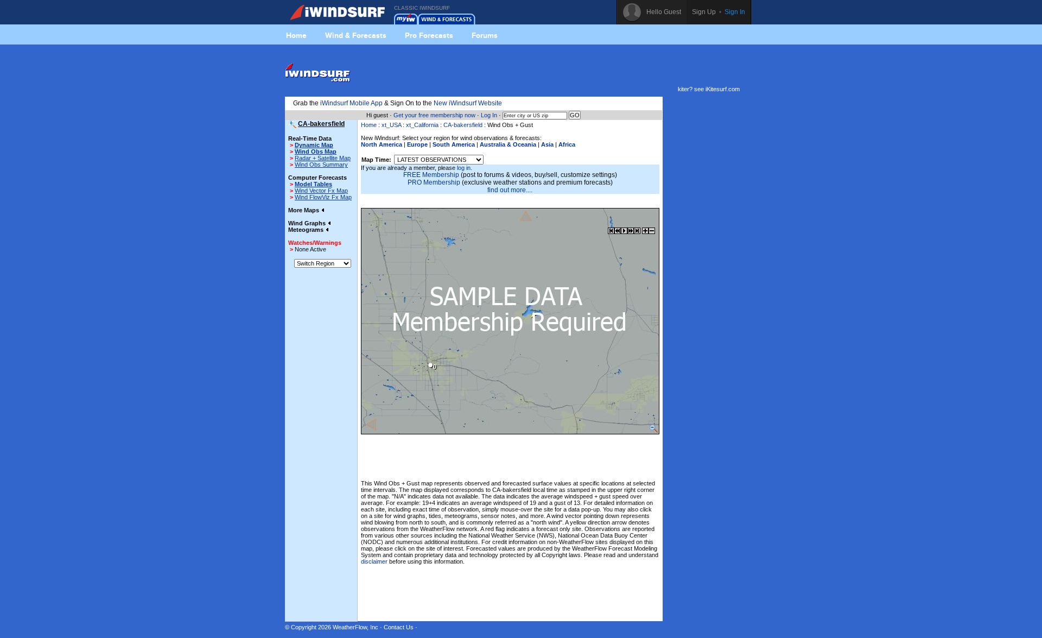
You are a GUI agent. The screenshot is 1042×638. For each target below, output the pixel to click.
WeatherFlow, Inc (355, 627)
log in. (464, 168)
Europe (417, 144)
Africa (566, 144)
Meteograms (306, 229)
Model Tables (313, 184)
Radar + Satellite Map (323, 158)
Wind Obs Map (315, 151)
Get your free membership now (434, 115)
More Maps (304, 210)
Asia (547, 144)
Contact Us (399, 627)
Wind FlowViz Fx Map (323, 197)
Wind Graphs (307, 223)
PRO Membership (434, 182)
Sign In (735, 12)
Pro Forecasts (429, 35)
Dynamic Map (314, 145)
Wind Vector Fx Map (321, 190)
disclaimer (374, 561)
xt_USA (391, 125)
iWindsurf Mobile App (351, 103)
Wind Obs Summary (321, 164)
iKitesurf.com (723, 89)
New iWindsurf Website (468, 103)
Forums (485, 35)
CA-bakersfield (462, 125)
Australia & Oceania (508, 144)
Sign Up (704, 12)
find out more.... (509, 190)
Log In (489, 115)
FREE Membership (431, 175)
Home (296, 35)
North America (381, 144)
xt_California (422, 125)
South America (454, 144)
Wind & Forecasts (355, 35)
